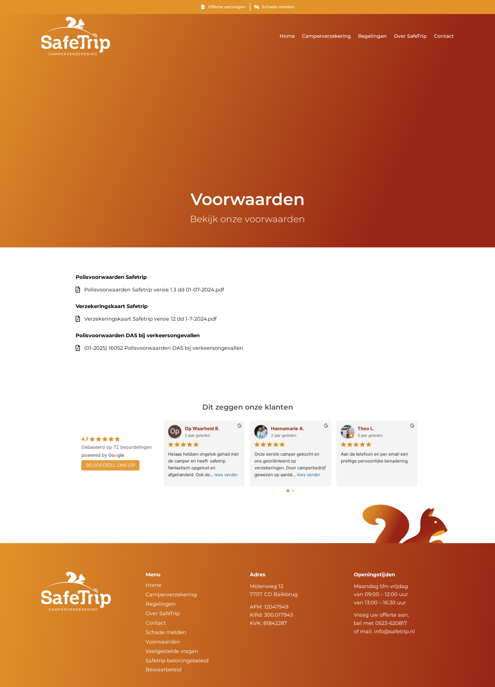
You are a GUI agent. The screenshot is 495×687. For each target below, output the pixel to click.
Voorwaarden (163, 642)
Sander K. (306, 428)
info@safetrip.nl (394, 631)
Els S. (388, 428)
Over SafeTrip (410, 36)
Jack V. (217, 428)
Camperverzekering (326, 36)
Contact (444, 36)
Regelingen (372, 36)
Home (287, 36)
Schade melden (166, 632)
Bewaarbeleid (164, 669)
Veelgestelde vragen (172, 651)
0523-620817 (391, 623)
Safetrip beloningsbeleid (177, 661)
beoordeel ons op (110, 465)
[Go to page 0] (288, 491)
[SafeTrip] (76, 591)
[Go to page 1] (293, 490)
